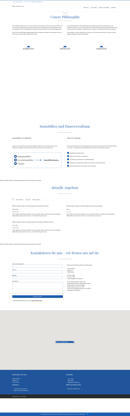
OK (87, 414)
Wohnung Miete (36, 199)
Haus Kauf (28, 199)
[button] (65, 339)
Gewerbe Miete (19, 199)
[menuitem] (13, 199)
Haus (68, 209)
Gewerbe (15, 225)
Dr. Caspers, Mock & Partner (20, 388)
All (13, 200)
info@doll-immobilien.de (37, 1)
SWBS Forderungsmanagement (21, 390)
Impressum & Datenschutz (73, 388)
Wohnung (15, 209)
